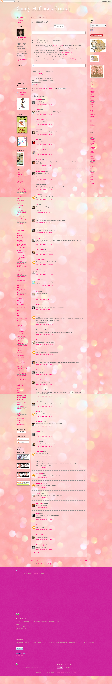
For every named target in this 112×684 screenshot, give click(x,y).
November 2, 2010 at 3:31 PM (44, 416)
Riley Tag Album (21, 360)
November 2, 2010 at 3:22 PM (44, 406)
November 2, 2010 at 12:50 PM (44, 344)
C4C (18, 203)
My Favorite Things (22, 318)
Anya (18, 193)
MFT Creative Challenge (20, 297)
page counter (19, 655)
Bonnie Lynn (39, 379)
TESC (18, 390)
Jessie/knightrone (41, 535)
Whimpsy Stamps (21, 418)
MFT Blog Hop (20, 294)
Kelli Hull (38, 493)
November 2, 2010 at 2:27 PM (44, 396)
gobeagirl (38, 159)
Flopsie (18, 233)
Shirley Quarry (92, 173)
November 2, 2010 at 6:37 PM (44, 487)
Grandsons (20, 252)
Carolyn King (40, 483)
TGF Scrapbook (21, 392)
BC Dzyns (19, 196)
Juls (37, 139)
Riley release (20, 355)
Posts (20, 439)
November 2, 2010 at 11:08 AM (44, 299)
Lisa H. (38, 441)
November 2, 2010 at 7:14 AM (44, 166)
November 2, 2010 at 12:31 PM (44, 334)
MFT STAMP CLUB (22, 304)
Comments (22, 442)
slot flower (19, 366)
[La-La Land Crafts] (98, 51)
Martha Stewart (21, 285)
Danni (37, 340)
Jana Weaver (39, 228)
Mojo (18, 315)
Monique (38, 238)
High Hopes (20, 261)
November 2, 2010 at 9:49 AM (44, 244)
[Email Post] (56, 88)
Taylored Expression (20, 385)
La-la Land (19, 274)
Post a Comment (38, 553)
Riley (18, 348)
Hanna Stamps (21, 255)
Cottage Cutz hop (21, 219)
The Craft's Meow (21, 395)
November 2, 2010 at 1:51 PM (44, 374)
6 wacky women (40, 171)
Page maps (20, 329)
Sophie (18, 371)
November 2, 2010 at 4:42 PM (44, 436)
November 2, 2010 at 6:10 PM (44, 477)
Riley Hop (19, 350)
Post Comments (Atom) (44, 564)
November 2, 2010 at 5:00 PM (44, 456)
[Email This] (59, 88)
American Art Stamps (20, 185)
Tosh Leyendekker (92, 178)
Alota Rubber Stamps (20, 182)
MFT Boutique (69, 54)
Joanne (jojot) (40, 545)
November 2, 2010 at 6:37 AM (44, 134)
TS (17, 411)
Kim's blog (66, 56)
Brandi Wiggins (92, 140)
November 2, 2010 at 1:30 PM (44, 364)
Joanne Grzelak (92, 107)
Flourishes (19, 235)
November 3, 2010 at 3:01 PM (44, 529)
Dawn (37, 401)
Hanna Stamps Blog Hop (21, 258)
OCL (18, 323)
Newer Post (35, 560)
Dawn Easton (40, 149)
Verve (18, 415)
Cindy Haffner (42, 88)
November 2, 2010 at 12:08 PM (44, 324)
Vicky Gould (92, 182)
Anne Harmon (92, 136)
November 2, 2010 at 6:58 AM (44, 154)
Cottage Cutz (20, 216)
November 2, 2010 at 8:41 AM (44, 212)
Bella (18, 198)
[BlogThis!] (61, 88)
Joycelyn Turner (92, 111)
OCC (18, 320)
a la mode (19, 179)
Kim (37, 218)
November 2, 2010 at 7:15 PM (44, 497)
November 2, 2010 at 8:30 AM (44, 199)
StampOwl (39, 99)
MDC (18, 287)
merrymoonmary (60, 672)
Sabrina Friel (92, 169)
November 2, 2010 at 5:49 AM (44, 124)
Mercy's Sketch (21, 290)
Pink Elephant (20, 343)
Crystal (38, 109)
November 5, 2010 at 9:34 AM (44, 549)
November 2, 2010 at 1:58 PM (44, 384)
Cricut (18, 221)
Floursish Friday (21, 238)
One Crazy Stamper (20, 325)
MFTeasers (43, 90)
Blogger (74, 672)
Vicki (91, 128)
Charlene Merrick (92, 148)
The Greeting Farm (22, 397)
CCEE (18, 208)
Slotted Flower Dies (22, 368)
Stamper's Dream (21, 379)
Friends (19, 250)
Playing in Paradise (22, 345)
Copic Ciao (41, 76)
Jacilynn (38, 304)
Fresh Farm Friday (22, 248)
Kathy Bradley (92, 163)
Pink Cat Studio (21, 341)
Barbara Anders (92, 91)
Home (59, 560)
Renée (38, 194)
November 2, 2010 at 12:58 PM (44, 354)
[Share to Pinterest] (65, 88)
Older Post (83, 560)
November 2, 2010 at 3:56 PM (44, 426)
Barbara (38, 370)
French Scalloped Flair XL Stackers (21, 244)
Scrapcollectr (40, 421)
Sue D (37, 349)
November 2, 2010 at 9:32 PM (44, 507)
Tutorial (18, 413)
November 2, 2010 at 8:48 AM (44, 222)
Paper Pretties (20, 331)
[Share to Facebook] (64, 88)
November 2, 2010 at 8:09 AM (44, 189)
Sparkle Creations (21, 373)
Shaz (37, 513)
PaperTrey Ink (20, 338)
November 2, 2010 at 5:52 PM (44, 467)
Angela (92, 88)
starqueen (39, 314)
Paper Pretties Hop (22, 333)
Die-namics (20, 223)
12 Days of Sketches (19, 173)
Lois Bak (92, 166)
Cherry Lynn (20, 210)
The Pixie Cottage (21, 400)
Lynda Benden (92, 117)
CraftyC (38, 279)
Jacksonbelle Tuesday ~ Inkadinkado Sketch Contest (22, 266)
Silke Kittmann (92, 125)
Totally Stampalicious (20, 405)
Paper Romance (21, 336)
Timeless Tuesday (21, 402)
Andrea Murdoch (92, 85)
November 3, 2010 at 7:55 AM (44, 519)
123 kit (18, 176)
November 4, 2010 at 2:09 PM (44, 539)
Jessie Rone (92, 103)
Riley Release (20, 357)
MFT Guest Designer (20, 301)
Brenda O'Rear (92, 144)
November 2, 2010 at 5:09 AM (44, 104)
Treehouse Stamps (22, 408)
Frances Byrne (92, 99)
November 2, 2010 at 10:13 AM (44, 254)
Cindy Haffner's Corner (43, 8)
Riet (37, 204)
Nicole (38, 359)
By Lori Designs (21, 200)
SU (17, 382)
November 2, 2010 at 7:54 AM (44, 179)
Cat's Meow (20, 205)
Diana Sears (39, 451)
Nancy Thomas (40, 259)
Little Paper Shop (21, 280)
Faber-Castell (20, 230)
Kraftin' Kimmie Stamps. (21, 271)
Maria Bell (91, 121)
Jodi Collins (39, 473)
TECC (18, 388)
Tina (37, 269)
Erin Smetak (39, 249)
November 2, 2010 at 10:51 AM (44, 274)
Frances (38, 431)
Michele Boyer (40, 119)
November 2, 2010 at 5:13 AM (44, 114)
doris (37, 291)
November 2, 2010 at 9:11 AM (44, 232)
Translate (96, 31)
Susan (38, 411)
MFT (40, 74)
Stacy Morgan (40, 503)
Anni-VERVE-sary (21, 191)
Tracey (38, 129)
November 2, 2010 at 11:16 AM (44, 309)
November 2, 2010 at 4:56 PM (44, 446)
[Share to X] (62, 88)
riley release (20, 352)
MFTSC (19, 313)
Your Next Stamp (21, 424)
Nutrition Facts (37, 573)
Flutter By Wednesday (20, 241)
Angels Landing (21, 189)
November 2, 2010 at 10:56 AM (44, 286)
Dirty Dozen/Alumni (22, 226)
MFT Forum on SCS (57, 45)
